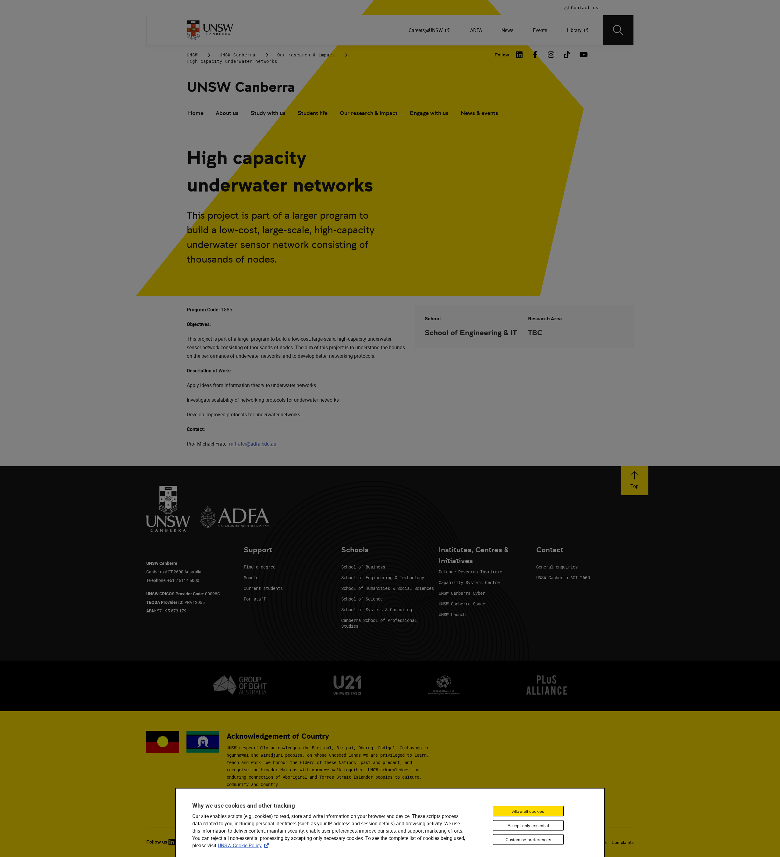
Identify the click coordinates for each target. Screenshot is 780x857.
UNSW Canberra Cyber (462, 593)
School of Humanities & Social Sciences (387, 588)
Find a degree (259, 567)
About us (227, 113)
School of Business (363, 567)
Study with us (268, 113)
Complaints (623, 842)
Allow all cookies (528, 811)
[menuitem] (429, 30)
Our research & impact (306, 55)
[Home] (210, 30)
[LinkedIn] (519, 54)
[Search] (618, 30)
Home (196, 113)
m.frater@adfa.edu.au (252, 443)
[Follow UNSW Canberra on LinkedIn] (171, 842)
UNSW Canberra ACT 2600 (563, 577)
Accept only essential (528, 825)
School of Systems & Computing (376, 609)
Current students (263, 588)
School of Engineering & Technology (382, 577)
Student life (313, 113)
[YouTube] (583, 54)
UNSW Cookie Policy (244, 845)
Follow (502, 55)
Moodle (251, 577)
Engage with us (429, 113)
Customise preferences (528, 839)
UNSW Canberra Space (462, 604)
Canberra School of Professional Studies (379, 623)
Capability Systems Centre (469, 582)
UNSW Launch (452, 614)
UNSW (192, 55)
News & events (479, 113)
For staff (255, 599)
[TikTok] (567, 54)
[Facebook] (535, 54)
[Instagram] (551, 54)
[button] (634, 480)
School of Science (362, 599)
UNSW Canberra (237, 55)
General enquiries (557, 567)
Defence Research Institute (470, 572)
